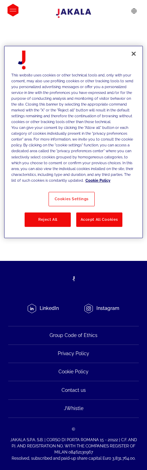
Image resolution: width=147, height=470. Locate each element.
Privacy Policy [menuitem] (73, 353)
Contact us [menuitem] (74, 390)
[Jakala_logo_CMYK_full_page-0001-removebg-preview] (73, 13)
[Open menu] (13, 10)
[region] (74, 142)
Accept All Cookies (99, 219)
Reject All (47, 219)
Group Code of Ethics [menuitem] (73, 335)
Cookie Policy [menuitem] (73, 371)
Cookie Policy (97, 180)
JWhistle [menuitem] (73, 408)
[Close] (133, 53)
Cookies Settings (72, 198)
